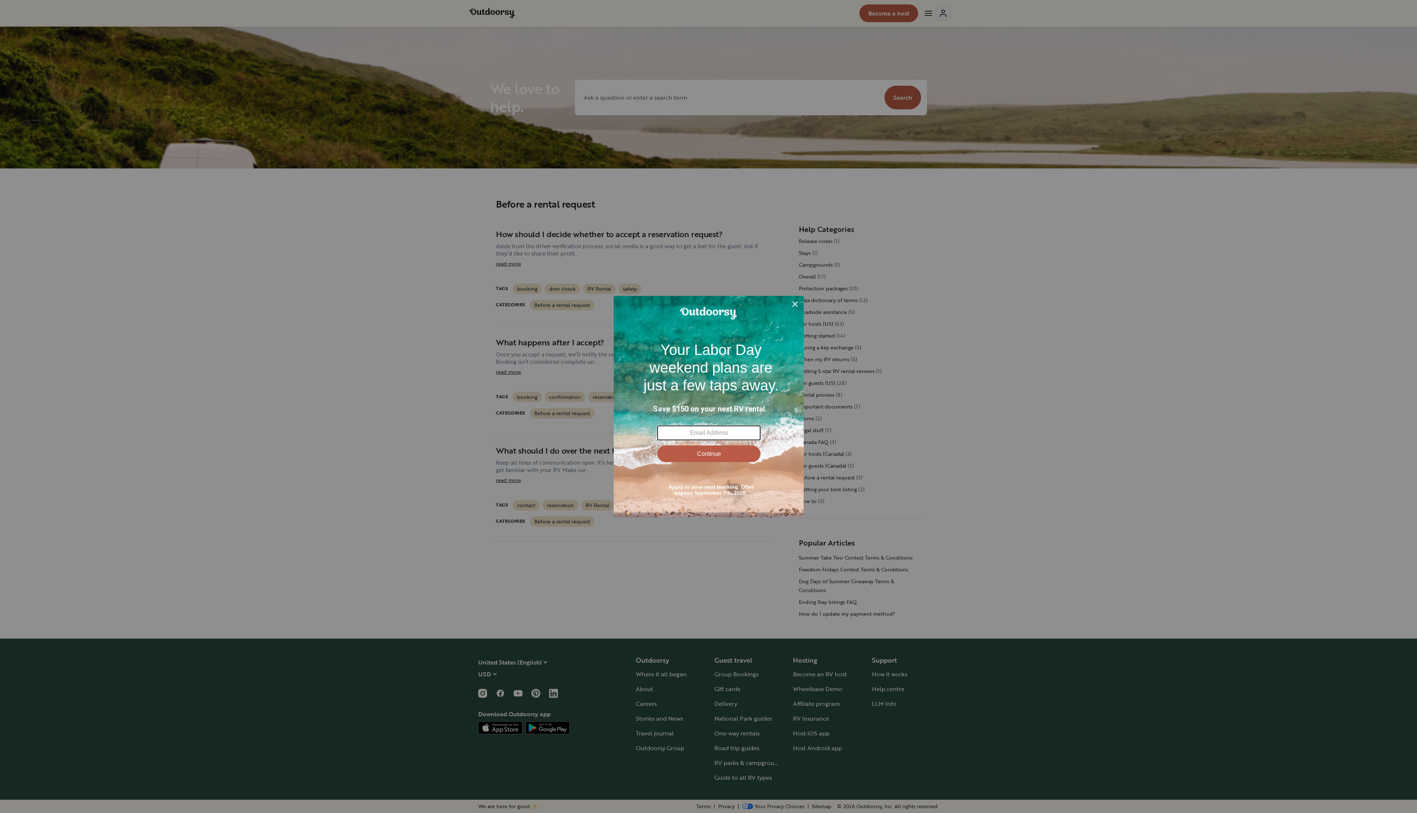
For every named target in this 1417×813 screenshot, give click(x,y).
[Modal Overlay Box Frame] (709, 406)
